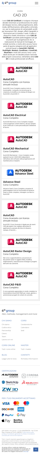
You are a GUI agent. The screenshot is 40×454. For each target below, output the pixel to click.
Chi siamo (5, 324)
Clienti (4, 334)
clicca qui (25, 451)
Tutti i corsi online (8, 349)
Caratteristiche (26, 324)
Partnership (6, 330)
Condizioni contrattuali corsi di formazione (18, 434)
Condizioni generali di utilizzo (17, 434)
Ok (36, 449)
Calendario (25, 327)
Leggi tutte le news (9, 359)
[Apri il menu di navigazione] (37, 3)
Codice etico (6, 327)
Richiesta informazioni (29, 359)
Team (4, 337)
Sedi (22, 330)
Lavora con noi (7, 340)
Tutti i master (26, 349)
